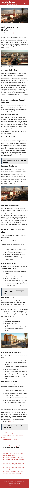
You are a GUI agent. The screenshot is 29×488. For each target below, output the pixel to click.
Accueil (5, 446)
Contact (11, 483)
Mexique (17, 39)
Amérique (6, 433)
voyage (11, 421)
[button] (23, 2)
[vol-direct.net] (9, 2)
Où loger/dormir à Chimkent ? (11, 439)
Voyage (11, 433)
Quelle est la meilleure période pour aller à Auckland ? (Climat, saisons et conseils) (13, 459)
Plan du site (17, 483)
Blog (10, 446)
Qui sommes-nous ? (20, 481)
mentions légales (8, 481)
